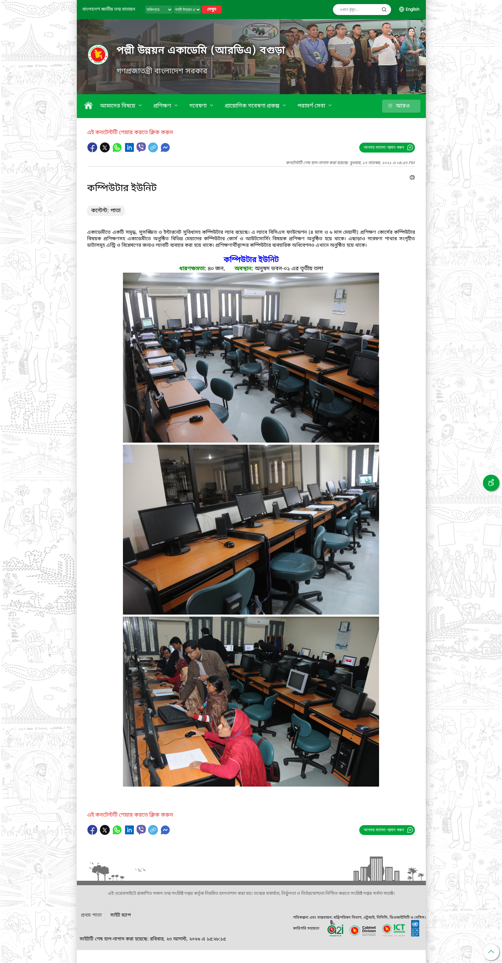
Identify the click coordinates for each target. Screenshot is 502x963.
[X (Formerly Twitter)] (105, 151)
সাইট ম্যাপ (120, 915)
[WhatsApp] (118, 151)
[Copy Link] (154, 151)
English (412, 9)
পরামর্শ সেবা (311, 106)
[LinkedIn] (130, 151)
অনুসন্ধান (384, 9)
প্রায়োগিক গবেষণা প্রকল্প (253, 106)
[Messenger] (165, 151)
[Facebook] (93, 151)
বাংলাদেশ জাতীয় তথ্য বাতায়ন (108, 9)
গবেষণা (198, 106)
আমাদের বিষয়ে (118, 106)
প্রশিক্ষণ (162, 106)
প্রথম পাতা (91, 915)
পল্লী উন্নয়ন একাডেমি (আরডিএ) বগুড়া (200, 51)
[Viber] (141, 147)
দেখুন (211, 9)
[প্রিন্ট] (412, 178)
